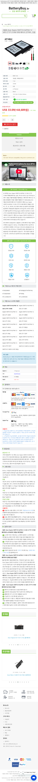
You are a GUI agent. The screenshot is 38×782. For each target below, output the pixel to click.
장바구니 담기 (11, 124)
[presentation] (19, 135)
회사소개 (7, 708)
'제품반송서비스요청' (27, 510)
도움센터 (7, 719)
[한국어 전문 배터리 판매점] (19, 11)
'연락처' (20, 550)
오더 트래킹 (8, 730)
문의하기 (7, 741)
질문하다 (6, 128)
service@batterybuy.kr (12, 743)
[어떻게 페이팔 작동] (19, 767)
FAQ (6, 721)
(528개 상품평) (12, 115)
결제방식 (7, 735)
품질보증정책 (8, 710)
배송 (6, 732)
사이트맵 (7, 713)
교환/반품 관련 (8, 724)
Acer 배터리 (8, 24)
